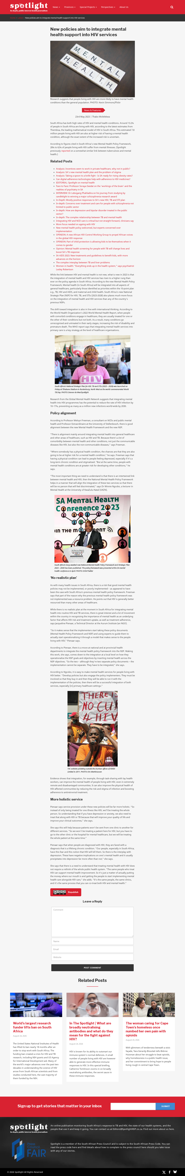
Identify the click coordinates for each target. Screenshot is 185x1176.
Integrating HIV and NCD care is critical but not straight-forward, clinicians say (95, 220)
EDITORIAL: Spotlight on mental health (75, 182)
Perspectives (107, 7)
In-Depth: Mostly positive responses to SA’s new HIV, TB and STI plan (90, 199)
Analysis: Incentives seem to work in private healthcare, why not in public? (93, 168)
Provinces (69, 7)
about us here (166, 1129)
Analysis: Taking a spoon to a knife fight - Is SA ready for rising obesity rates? (94, 175)
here (74, 1147)
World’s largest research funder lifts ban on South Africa (32, 1027)
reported (65, 150)
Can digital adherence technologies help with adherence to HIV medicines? (93, 179)
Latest (20, 17)
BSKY (175, 1171)
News (55, 7)
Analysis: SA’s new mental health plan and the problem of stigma (88, 172)
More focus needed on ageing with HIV (75, 224)
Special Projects (87, 7)
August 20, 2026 (132, 1040)
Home (12, 17)
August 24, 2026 (20, 1036)
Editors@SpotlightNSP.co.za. (128, 1129)
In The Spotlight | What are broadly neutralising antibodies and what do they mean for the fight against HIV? (91, 1031)
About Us (124, 7)
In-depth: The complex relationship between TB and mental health (89, 217)
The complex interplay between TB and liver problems (83, 262)
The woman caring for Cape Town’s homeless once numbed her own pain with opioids (147, 1029)
